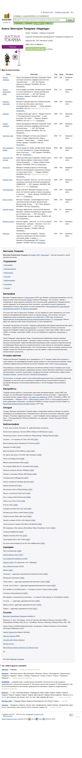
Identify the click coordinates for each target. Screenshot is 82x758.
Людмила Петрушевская (38, 374)
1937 (38, 255)
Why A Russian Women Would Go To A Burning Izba (20, 647)
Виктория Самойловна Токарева (14, 616)
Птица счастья (8, 199)
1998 (28, 497)
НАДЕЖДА (5, 682)
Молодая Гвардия (29, 328)
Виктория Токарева (17, 659)
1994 (32, 451)
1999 (29, 509)
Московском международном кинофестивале (19, 404)
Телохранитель (8, 190)
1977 (11, 562)
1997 (26, 478)
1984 (22, 578)
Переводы (29, 23)
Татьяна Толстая (23, 374)
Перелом (6, 233)
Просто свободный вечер (6, 92)
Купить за (35, 49)
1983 (45, 574)
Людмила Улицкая (9, 374)
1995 (39, 455)
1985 (47, 582)
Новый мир (61, 332)
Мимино (19, 399)
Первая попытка (8, 221)
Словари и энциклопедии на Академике (31, 16)
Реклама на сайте (39, 714)
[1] (4, 651)
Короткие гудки (8, 136)
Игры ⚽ (48, 23)
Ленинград (44, 255)
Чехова (29, 300)
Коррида (6, 114)
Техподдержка (29, 714)
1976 (25, 558)
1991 (36, 439)
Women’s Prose (8, 644)
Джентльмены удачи (36, 399)
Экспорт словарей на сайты (9, 719)
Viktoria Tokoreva (9, 632)
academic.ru (6, 22)
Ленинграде (29, 297)
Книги (38, 23)
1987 (56, 435)
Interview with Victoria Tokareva (13, 640)
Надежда (5, 673)
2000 (53, 528)
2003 (42, 543)
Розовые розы (7, 180)
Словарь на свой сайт (62, 12)
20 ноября (32, 255)
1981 (10, 570)
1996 (31, 470)
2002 (27, 539)
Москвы (44, 315)
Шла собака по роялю (60, 399)
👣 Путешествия (7, 716)
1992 (66, 597)
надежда (5, 669)
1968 (19, 551)
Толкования (18, 23)
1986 (53, 585)
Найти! (70, 20)
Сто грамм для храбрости (38, 397)
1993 (37, 443)
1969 (31, 428)
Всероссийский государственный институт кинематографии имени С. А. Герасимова (32, 319)
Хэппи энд (6, 167)
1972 (50, 432)
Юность (6, 334)
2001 (25, 535)
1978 (21, 566)
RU (72, 12)
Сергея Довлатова (61, 364)
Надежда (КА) (7, 701)
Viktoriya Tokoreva (9, 636)
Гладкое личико (8, 209)
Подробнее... (21, 86)
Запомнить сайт (48, 12)
